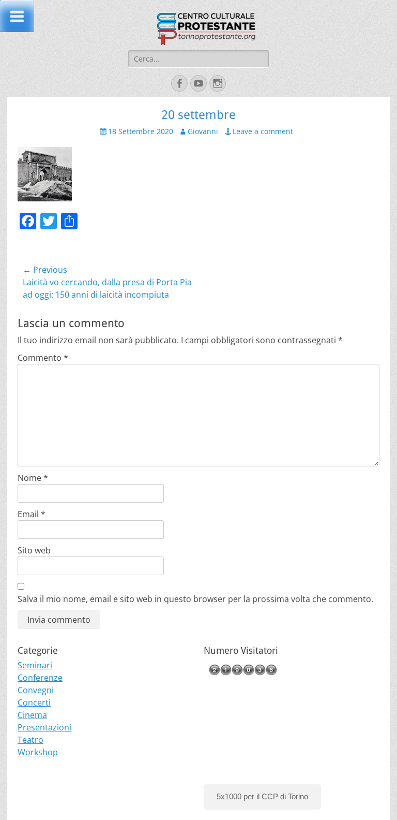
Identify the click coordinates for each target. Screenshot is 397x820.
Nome (33, 478)
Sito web (34, 550)
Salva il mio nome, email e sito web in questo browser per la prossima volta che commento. (195, 599)
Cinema (32, 715)
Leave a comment (263, 131)
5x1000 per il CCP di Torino (262, 796)
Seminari (35, 665)
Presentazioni (44, 727)
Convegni (36, 690)
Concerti (34, 702)
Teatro (30, 739)
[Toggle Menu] (17, 16)
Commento (43, 357)
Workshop (38, 752)
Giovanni (203, 131)
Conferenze (40, 677)
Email (31, 514)
